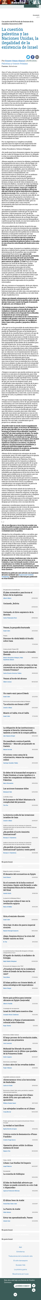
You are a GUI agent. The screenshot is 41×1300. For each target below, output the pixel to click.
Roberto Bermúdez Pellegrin (11, 657)
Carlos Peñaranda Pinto (10, 618)
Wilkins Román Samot (9, 1103)
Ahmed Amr (6, 1221)
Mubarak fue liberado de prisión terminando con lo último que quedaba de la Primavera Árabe (20, 1051)
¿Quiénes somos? (22, 1286)
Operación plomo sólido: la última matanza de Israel (18, 1146)
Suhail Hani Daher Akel (10, 1203)
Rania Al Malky (7, 906)
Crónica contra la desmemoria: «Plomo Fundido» (20, 1135)
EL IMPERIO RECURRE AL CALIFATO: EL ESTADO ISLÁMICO (21, 687)
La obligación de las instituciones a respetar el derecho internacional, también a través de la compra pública (19, 730)
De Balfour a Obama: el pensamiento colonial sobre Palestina (19, 1021)
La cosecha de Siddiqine (13, 1174)
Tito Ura (5, 805)
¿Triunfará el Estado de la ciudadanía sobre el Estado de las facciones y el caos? (19, 971)
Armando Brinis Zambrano (11, 1014)
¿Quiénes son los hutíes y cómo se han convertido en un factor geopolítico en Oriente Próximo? (20, 667)
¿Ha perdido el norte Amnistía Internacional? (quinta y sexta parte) (19, 848)
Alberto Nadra (7, 598)
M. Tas (5, 942)
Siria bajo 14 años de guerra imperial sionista (19, 926)
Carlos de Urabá (7, 1085)
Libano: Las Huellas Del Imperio (17, 1163)
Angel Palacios (7, 1166)
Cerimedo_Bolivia (11, 603)
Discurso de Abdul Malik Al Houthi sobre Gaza (18, 639)
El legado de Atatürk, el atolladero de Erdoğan (19, 956)
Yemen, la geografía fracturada (16, 627)
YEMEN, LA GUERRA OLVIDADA (21, 622)
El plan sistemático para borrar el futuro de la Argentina (17, 593)
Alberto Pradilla (7, 1003)
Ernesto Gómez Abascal (15, 61)
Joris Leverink (7, 1043)
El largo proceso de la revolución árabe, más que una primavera (20, 1038)
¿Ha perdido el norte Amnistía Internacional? (16, 833)
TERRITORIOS (20, 857)
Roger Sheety (7, 1025)
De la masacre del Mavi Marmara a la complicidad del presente (19, 800)
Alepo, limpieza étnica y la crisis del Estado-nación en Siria (19, 937)
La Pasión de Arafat (11, 1209)
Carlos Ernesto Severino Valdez (12, 673)
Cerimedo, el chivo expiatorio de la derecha (18, 613)
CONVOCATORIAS (20, 1225)
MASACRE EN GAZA (20, 1116)
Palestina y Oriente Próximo (15, 63)
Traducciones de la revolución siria (20, 1256)
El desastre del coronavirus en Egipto (19, 874)
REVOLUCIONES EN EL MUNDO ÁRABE (20, 1030)
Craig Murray (7, 1112)
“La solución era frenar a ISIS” (16, 704)
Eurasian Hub (20, 1265)
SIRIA (20, 911)
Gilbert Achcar (7, 682)
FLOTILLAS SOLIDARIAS (20, 767)
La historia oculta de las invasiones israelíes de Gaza (18, 816)
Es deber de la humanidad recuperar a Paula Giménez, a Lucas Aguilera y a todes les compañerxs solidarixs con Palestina (19, 776)
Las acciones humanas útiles (16, 788)
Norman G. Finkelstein (9, 837)
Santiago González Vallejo (10, 763)
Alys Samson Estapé (9, 736)
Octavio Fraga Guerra (9, 1140)
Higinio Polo (6, 1151)
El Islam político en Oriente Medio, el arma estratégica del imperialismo (19, 983)
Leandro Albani (7, 707)
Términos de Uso (18, 1282)
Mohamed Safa (7, 792)
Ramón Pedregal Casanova (10, 931)
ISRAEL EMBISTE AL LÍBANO (20, 1155)
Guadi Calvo (6, 631)
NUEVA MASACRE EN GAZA (20, 810)
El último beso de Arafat (13, 1200)
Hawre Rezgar (7, 988)
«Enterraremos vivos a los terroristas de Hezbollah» (19, 1080)
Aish (20, 1247)
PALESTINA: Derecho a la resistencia (20, 585)
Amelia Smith (7, 893)
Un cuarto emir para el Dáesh (16, 693)
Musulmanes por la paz (20, 1274)
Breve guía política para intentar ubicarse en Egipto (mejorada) (17, 998)
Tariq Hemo (6, 977)
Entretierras (21, 1251)
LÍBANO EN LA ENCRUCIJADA (20, 1072)
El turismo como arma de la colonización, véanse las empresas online (18, 757)
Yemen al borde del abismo (15, 678)
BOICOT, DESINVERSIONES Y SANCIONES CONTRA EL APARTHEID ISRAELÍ (21, 721)
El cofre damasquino (20, 1260)
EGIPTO (20, 866)
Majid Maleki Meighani (10, 961)
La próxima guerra (20, 1269)
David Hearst (7, 877)
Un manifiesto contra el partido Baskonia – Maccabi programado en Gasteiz (19, 743)
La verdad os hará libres (13, 1125)
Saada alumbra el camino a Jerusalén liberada (19, 653)
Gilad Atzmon (7, 1212)
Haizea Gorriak (7, 749)
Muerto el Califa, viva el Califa (16, 713)
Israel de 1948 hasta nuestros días (18, 1011)
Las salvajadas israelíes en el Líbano (19, 1108)
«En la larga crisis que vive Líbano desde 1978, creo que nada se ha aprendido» (18, 1097)
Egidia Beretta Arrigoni (10, 1129)
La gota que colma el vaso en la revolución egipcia (16, 902)
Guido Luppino (7, 1057)
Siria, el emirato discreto (14, 916)
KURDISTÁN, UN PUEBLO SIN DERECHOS (20, 946)
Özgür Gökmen (7, 1068)
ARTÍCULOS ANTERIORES (20, 1234)
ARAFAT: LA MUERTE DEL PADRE (20, 1195)
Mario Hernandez (8, 783)
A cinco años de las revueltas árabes (19, 1064)
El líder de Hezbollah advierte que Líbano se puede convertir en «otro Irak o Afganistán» (20, 1185)
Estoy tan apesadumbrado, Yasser (18, 1217)
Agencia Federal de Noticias (11, 1191)
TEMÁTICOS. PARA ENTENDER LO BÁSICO (20, 992)
